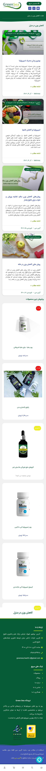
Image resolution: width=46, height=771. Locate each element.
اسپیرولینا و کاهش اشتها (31, 130)
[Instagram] (29, 8)
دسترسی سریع (33, 3)
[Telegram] (38, 8)
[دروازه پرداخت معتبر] (31, 731)
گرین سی (18, 758)
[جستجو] (32, 767)
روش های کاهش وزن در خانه (29, 264)
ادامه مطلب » (35, 86)
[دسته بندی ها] (23, 767)
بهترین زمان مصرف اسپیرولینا (29, 60)
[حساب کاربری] (4, 767)
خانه (42, 16)
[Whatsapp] (34, 8)
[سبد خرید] (13, 767)
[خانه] (41, 767)
